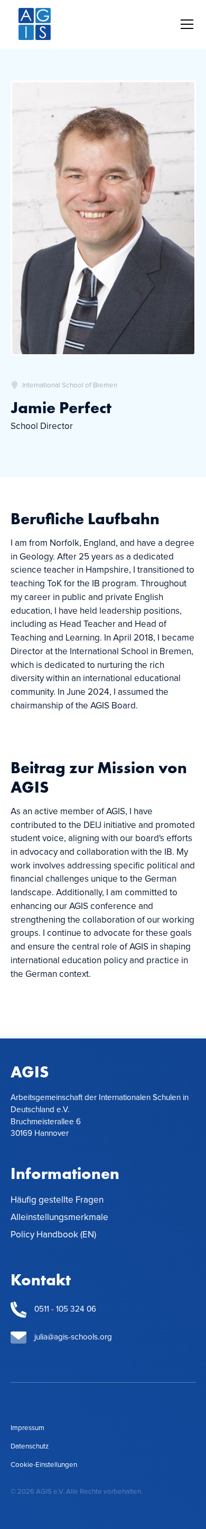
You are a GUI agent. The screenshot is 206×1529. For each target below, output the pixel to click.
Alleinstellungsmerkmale (59, 1217)
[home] (34, 24)
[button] (184, 24)
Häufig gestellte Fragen (57, 1200)
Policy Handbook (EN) (53, 1235)
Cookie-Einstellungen (44, 1464)
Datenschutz (30, 1446)
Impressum (27, 1428)
